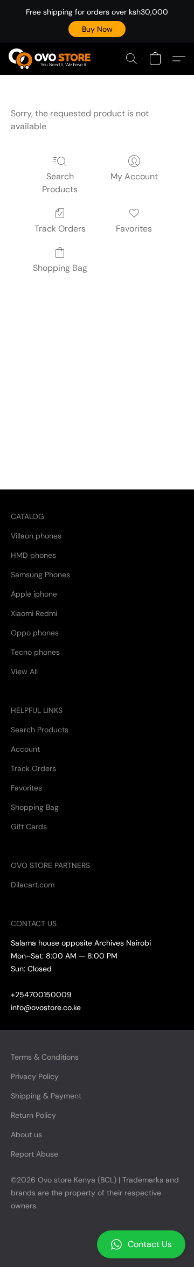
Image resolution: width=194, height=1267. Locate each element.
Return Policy (33, 1115)
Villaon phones (36, 536)
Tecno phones (35, 652)
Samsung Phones (40, 574)
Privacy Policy (35, 1076)
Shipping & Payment (46, 1096)
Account (25, 749)
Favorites (134, 228)
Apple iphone (34, 594)
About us (26, 1134)
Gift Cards (29, 826)
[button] (97, 29)
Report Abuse (34, 1154)
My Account (134, 176)
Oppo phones (35, 633)
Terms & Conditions (45, 1057)
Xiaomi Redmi (34, 613)
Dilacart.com (32, 885)
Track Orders (60, 228)
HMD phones (33, 555)
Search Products (60, 183)
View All (24, 671)
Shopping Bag (60, 268)
